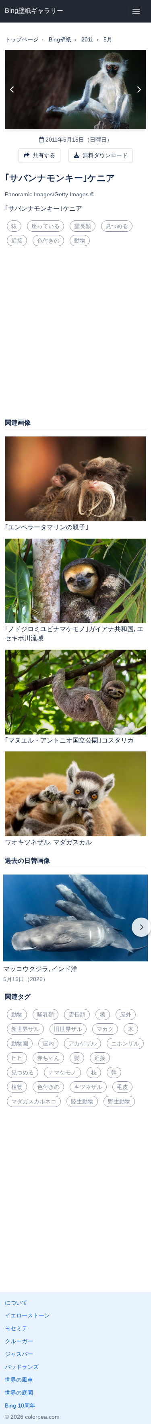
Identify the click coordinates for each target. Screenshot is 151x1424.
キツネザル (88, 1087)
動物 (79, 240)
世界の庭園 (19, 1392)
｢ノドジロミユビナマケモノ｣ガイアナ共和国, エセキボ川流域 (74, 634)
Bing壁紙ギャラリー (34, 10)
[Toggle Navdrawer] (136, 11)
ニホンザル (125, 1043)
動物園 (19, 1043)
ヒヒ (17, 1058)
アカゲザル (82, 1043)
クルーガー (19, 1341)
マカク (105, 1029)
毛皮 (122, 1087)
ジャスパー (19, 1354)
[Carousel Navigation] (75, 933)
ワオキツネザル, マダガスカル (48, 842)
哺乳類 (45, 1014)
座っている (45, 226)
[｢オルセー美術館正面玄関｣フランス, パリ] (138, 89)
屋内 (48, 1043)
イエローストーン (27, 1315)
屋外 (125, 1014)
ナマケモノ (62, 1072)
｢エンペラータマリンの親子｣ (47, 527)
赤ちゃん (48, 1058)
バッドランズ (22, 1367)
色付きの (48, 240)
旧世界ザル (68, 1029)
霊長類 (82, 226)
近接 (17, 240)
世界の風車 (19, 1380)
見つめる (116, 226)
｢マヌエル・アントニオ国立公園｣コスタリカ (69, 740)
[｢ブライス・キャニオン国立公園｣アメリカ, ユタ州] (12, 89)
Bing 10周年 (20, 1405)
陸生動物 (82, 1101)
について (16, 1302)
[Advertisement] (75, 335)
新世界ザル (25, 1029)
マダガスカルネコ (33, 1101)
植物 (17, 1087)
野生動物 (119, 1101)
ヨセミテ (16, 1328)
